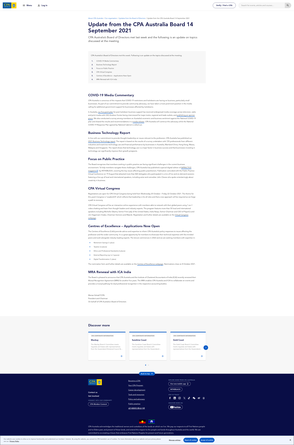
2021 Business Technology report (101, 141)
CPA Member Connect (98, 404)
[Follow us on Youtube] (175, 407)
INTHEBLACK (175, 389)
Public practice (134, 404)
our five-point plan (105, 112)
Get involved (93, 396)
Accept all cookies (207, 440)
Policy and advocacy (136, 399)
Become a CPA (134, 381)
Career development (136, 390)
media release (138, 121)
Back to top (145, 374)
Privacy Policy (14, 441)
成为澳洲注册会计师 (136, 408)
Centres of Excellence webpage (150, 264)
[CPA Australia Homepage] (10, 5)
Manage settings (175, 440)
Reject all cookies (191, 440)
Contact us (92, 392)
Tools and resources (136, 395)
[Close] (290, 439)
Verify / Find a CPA (224, 5)
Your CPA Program (135, 385)
